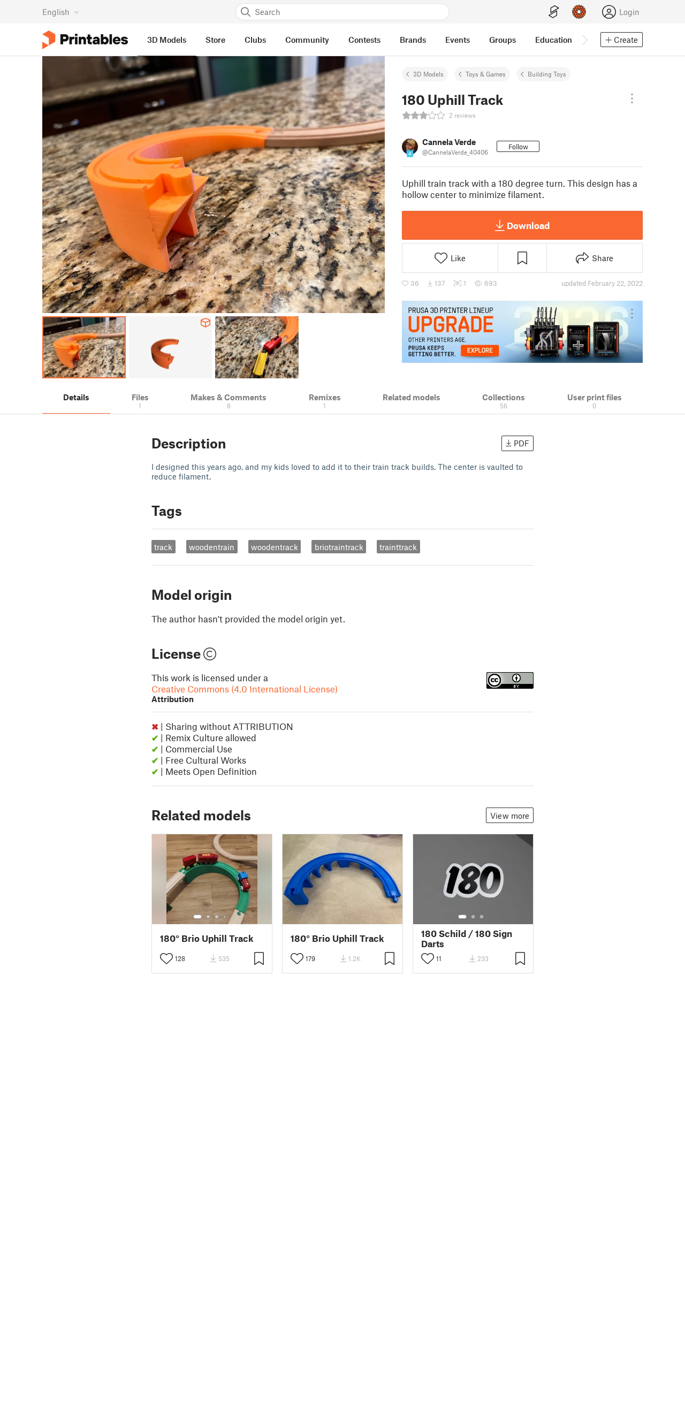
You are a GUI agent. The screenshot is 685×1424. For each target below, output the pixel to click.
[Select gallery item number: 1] (197, 917)
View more (509, 815)
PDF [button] (521, 443)
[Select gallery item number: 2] (208, 917)
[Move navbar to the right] (584, 40)
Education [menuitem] (553, 39)
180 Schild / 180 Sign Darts (466, 938)
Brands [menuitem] (413, 39)
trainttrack (398, 547)
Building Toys (547, 74)
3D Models (428, 74)
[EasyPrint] (554, 12)
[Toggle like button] (166, 958)
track (163, 547)
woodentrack (274, 547)
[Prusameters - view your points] (579, 12)
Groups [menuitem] (502, 39)
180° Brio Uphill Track (207, 938)
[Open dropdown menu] (632, 98)
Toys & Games (486, 74)
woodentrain (211, 547)
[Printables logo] (85, 40)
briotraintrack (339, 547)
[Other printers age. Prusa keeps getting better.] (522, 332)
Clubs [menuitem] (255, 39)
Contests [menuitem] (364, 39)
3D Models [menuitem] (166, 39)
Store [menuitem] (215, 39)
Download (528, 225)
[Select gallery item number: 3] (217, 917)
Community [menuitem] (307, 39)
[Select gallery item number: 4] (225, 917)
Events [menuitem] (457, 39)
